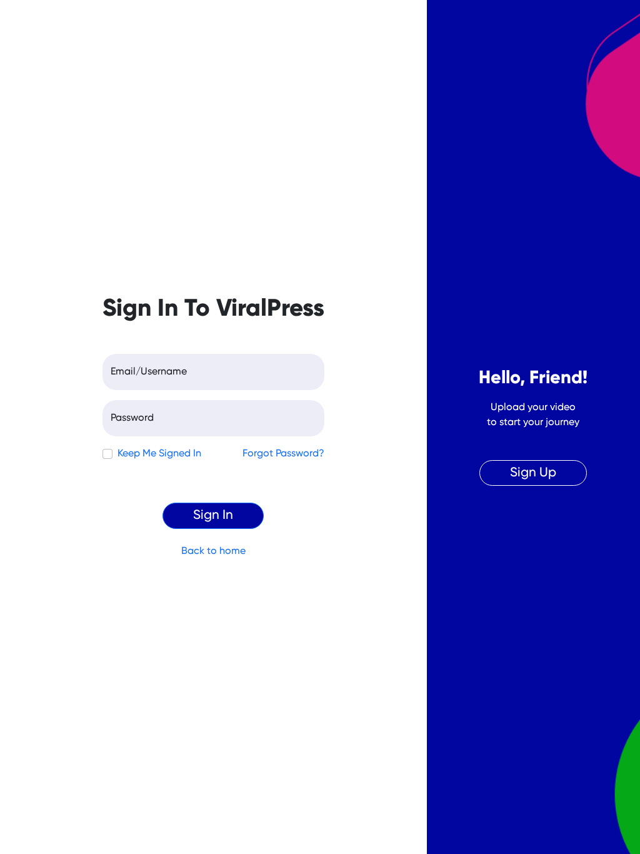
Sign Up (533, 473)
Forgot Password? (283, 454)
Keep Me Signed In (159, 454)
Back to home (213, 551)
